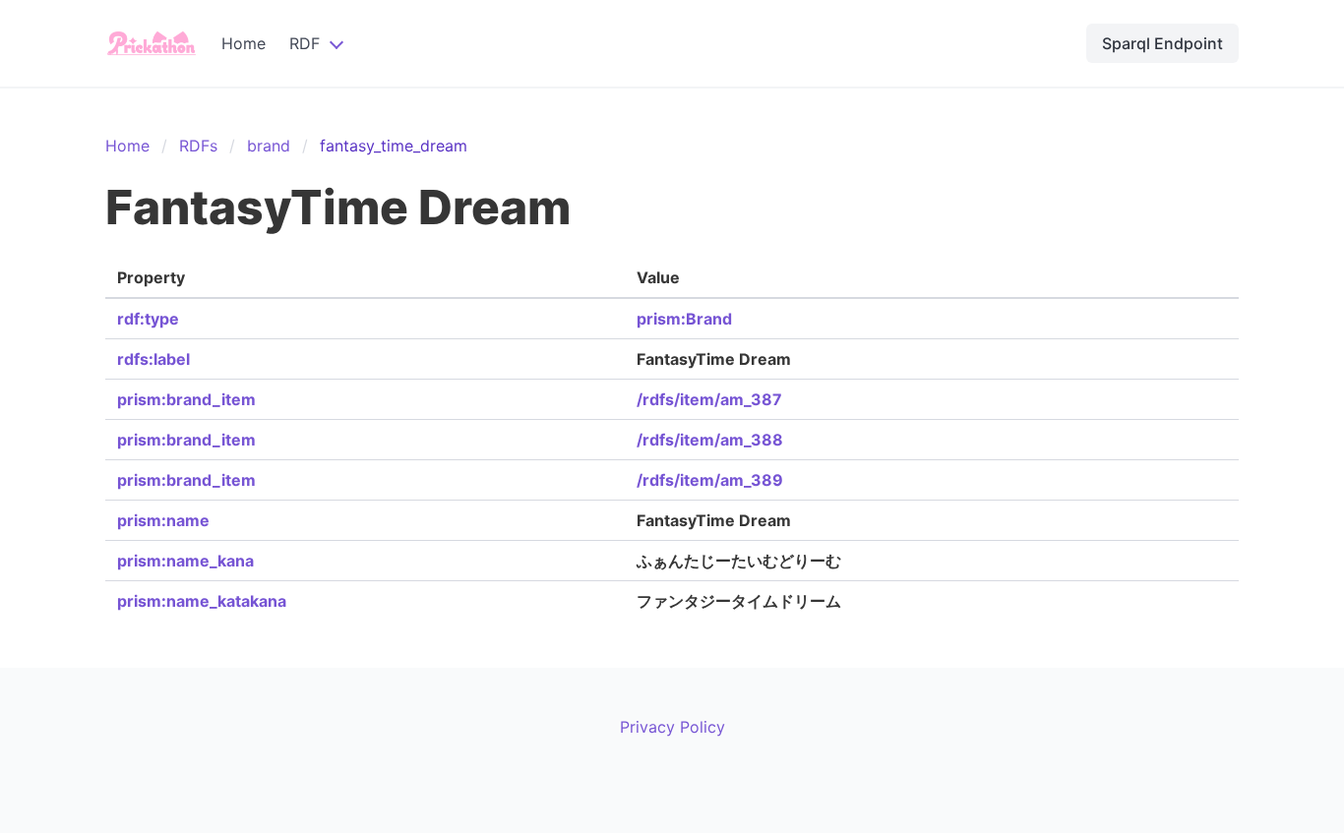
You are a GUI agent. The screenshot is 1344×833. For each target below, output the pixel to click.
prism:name (163, 520)
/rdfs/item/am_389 (710, 480)
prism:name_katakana (201, 601)
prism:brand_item (186, 399)
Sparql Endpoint (1162, 43)
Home (243, 43)
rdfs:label (153, 359)
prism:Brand (684, 318)
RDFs (198, 145)
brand (268, 145)
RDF (304, 43)
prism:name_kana (185, 560)
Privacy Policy (672, 727)
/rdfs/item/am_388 (710, 439)
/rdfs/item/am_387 (709, 399)
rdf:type (148, 318)
